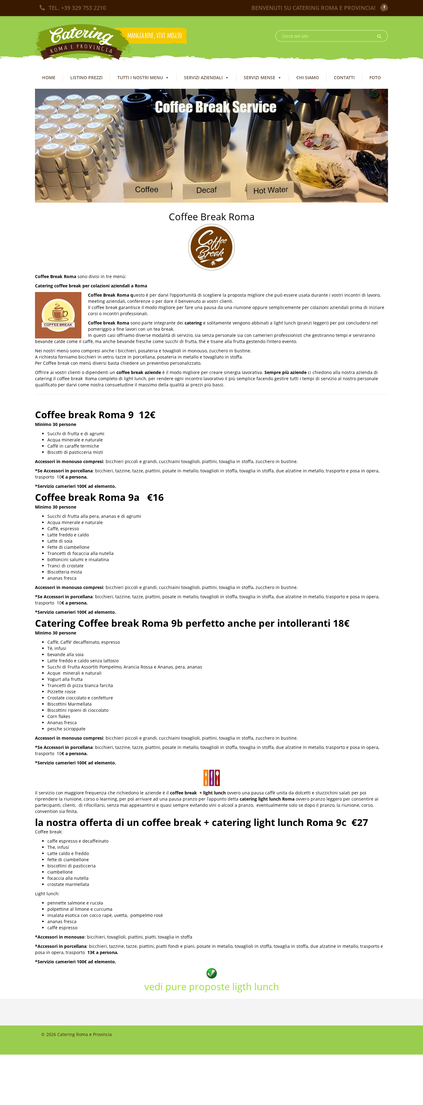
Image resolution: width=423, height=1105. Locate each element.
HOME (48, 77)
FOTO (375, 77)
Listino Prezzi (86, 77)
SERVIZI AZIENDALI (203, 77)
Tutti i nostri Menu (140, 77)
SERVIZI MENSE (259, 77)
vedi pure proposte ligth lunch (211, 986)
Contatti (344, 77)
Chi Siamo (307, 77)
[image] (211, 145)
